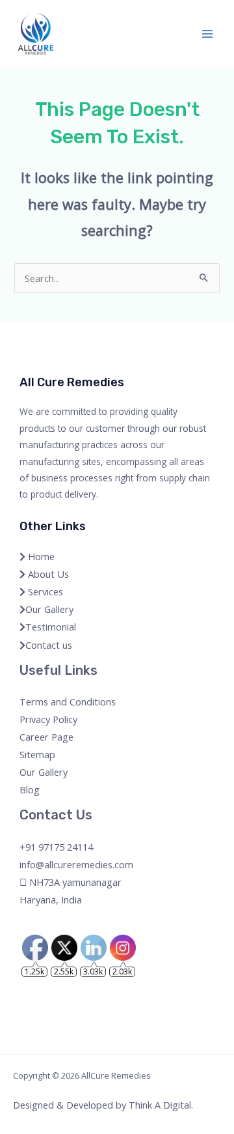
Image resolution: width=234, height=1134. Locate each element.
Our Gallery (49, 609)
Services (44, 591)
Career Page (46, 736)
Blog (30, 789)
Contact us (48, 644)
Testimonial (50, 626)
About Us (47, 573)
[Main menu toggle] (207, 34)
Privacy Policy (48, 719)
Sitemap (37, 754)
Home (40, 556)
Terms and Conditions (68, 701)
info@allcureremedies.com (76, 864)
